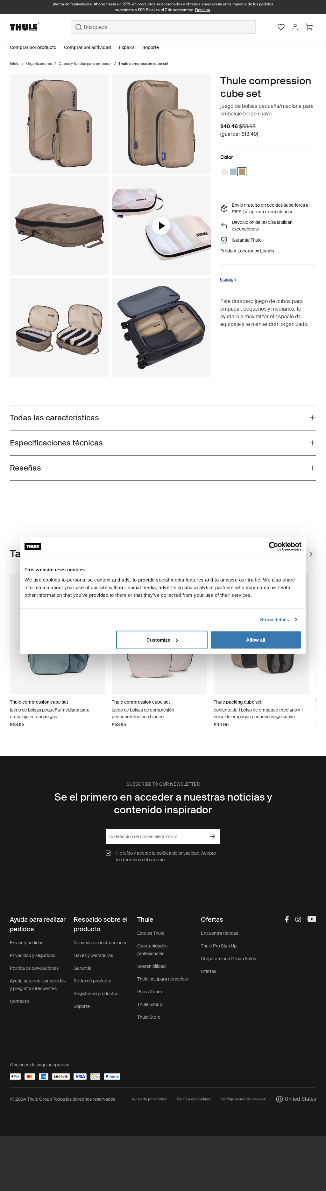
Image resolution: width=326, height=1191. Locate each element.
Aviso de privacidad (149, 1099)
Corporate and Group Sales (228, 958)
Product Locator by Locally (247, 251)
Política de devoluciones (34, 968)
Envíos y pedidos (26, 943)
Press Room (149, 992)
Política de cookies (193, 1099)
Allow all (255, 639)
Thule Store (148, 1017)
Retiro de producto (92, 981)
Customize (158, 639)
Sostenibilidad (151, 966)
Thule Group (149, 1004)
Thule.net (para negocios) (162, 979)
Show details (274, 619)
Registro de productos (96, 993)
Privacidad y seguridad (32, 955)
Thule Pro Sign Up (219, 946)
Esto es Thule (150, 933)
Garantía (82, 968)
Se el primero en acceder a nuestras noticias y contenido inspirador (163, 803)
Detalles (202, 9)
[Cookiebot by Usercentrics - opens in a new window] (273, 546)
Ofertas (208, 971)
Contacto (19, 1001)
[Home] (40, 27)
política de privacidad (178, 853)
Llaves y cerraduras (93, 955)
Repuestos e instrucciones (100, 943)
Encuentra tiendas (219, 933)
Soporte (82, 1006)
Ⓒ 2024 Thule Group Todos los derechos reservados (62, 1099)
